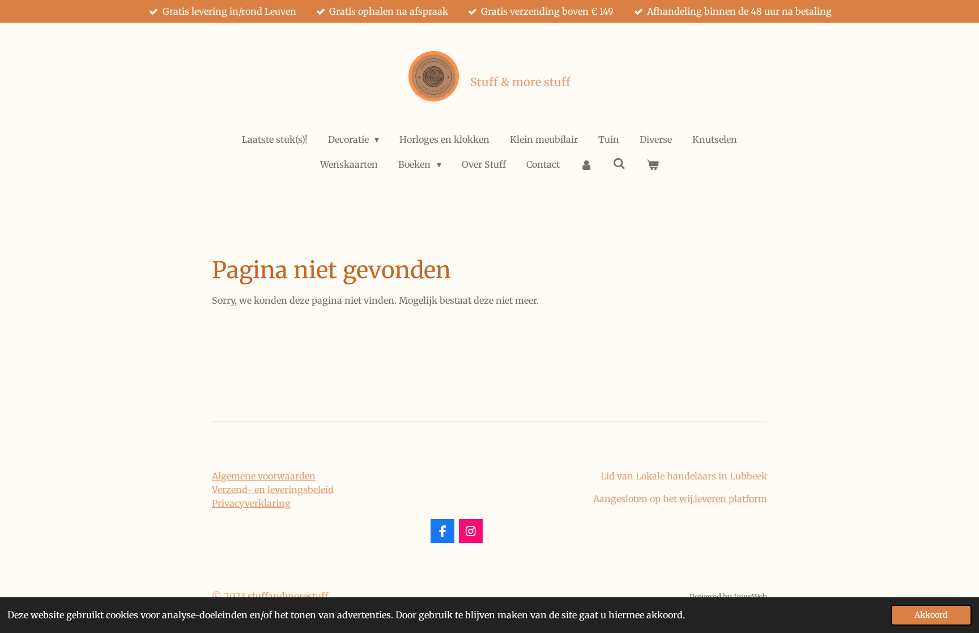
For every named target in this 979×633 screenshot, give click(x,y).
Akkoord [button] (931, 615)
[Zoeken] (619, 163)
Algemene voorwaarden (264, 476)
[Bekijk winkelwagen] (652, 164)
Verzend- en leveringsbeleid (273, 489)
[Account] (586, 164)
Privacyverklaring (251, 503)
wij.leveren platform (723, 498)
